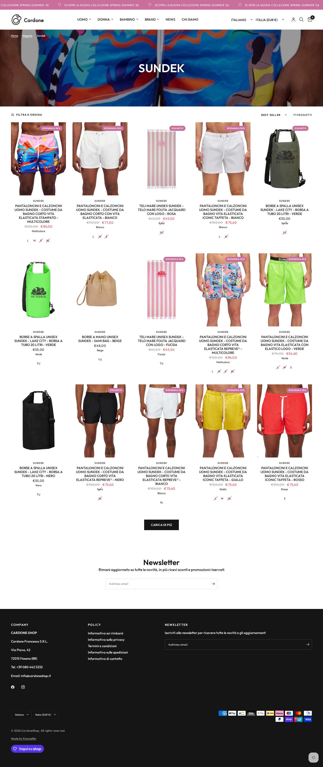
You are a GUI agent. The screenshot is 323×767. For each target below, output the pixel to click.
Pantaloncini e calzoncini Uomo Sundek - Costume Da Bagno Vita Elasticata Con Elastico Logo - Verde (284, 343)
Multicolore (38, 231)
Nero (39, 485)
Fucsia (161, 354)
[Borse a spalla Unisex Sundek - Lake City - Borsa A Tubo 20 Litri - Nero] (38, 420)
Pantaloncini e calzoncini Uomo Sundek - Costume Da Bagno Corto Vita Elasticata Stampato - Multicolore (38, 214)
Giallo (223, 489)
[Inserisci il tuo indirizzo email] (213, 584)
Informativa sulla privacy (106, 639)
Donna (104, 19)
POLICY (94, 624)
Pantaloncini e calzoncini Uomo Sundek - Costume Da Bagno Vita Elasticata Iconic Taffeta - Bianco (223, 212)
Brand (150, 19)
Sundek (38, 200)
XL (48, 240)
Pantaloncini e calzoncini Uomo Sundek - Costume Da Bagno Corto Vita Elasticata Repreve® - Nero (100, 474)
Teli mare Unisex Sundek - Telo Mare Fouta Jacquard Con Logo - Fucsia (161, 341)
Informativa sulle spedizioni (108, 652)
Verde (284, 223)
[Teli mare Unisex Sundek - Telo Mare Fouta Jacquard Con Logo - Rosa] (161, 158)
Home (14, 35)
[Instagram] (26, 687)
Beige (100, 350)
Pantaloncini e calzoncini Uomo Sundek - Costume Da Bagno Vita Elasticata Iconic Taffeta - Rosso (284, 474)
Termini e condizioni (102, 646)
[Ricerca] (301, 19)
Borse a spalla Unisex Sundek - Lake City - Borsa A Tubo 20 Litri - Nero (38, 472)
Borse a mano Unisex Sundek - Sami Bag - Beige (100, 339)
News (170, 19)
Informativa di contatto (105, 659)
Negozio (27, 35)
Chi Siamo (190, 19)
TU (161, 232)
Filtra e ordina (29, 114)
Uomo (82, 19)
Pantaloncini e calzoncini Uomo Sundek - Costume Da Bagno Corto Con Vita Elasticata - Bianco (100, 212)
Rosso (284, 489)
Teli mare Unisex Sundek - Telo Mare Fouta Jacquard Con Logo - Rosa (161, 210)
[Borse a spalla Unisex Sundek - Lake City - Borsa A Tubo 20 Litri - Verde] (284, 158)
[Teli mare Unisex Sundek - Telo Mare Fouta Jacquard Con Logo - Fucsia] (161, 289)
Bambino (127, 19)
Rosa (162, 223)
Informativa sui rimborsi (105, 633)
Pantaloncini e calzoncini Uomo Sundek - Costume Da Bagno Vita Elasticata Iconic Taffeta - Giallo (223, 474)
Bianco (100, 227)
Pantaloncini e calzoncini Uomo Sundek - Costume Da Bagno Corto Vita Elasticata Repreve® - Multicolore (223, 345)
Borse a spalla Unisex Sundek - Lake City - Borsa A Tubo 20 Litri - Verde (284, 210)
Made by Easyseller (23, 738)
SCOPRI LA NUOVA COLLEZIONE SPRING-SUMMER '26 (78, 5)
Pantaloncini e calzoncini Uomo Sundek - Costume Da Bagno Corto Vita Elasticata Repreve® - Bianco (161, 476)
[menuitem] (84, 19)
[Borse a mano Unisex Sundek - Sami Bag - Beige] (100, 289)
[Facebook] (16, 687)
